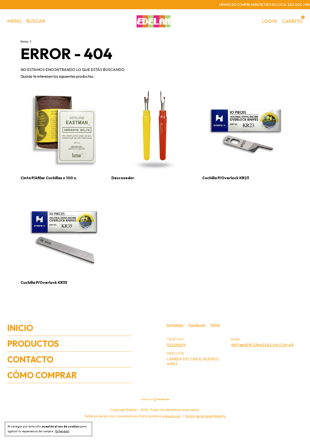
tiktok (215, 325)
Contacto (30, 359)
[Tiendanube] (155, 399)
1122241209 (176, 344)
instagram (175, 325)
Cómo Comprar (42, 375)
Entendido (62, 431)
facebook (197, 325)
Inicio (25, 41)
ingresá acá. (171, 416)
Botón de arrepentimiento (206, 416)
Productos (33, 343)
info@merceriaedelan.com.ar (262, 344)
